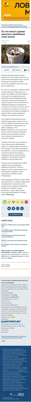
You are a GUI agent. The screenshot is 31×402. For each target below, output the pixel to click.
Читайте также (7, 220)
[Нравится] (5, 202)
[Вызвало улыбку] (9, 202)
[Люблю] (13, 202)
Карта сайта (4, 330)
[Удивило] (17, 202)
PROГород (10, 194)
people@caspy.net (13, 299)
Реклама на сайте (5, 301)
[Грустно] (22, 202)
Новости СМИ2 (5, 265)
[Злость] (26, 202)
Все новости (4, 332)
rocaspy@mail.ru (8, 303)
